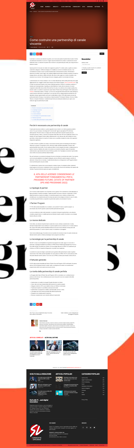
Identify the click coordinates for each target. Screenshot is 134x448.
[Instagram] (99, 1)
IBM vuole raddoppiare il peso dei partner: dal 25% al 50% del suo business (53, 353)
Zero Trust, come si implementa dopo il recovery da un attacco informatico (41, 313)
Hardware (90, 6)
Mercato (55, 6)
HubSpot (32, 91)
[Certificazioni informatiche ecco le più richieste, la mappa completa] (59, 393)
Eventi (68, 0)
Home (31, 11)
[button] (102, 6)
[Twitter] (103, 1)
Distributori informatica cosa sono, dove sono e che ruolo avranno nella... (70, 379)
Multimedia (63, 0)
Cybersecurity (76, 6)
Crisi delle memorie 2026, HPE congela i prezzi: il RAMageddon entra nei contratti (70, 353)
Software (97, 6)
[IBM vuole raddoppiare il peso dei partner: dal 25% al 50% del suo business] (54, 345)
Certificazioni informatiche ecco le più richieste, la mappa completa (71, 393)
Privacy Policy (74, 0)
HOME (41, 6)
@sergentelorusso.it (74, 367)
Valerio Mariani (34, 47)
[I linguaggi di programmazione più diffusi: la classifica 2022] (59, 386)
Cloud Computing (66, 6)
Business (47, 6)
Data (83, 6)
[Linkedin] (101, 1)
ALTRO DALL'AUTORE (51, 337)
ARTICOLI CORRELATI (36, 337)
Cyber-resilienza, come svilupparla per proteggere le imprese (69, 313)
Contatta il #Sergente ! (56, 0)
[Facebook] (96, 1)
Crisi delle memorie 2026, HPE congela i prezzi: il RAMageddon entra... (45, 393)
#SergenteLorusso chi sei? (45, 0)
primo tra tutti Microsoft (70, 82)
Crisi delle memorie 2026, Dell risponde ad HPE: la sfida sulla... (45, 379)
